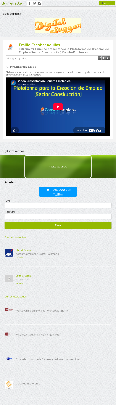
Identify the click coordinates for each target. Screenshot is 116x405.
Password (10, 212)
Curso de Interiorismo (28, 383)
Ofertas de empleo (15, 237)
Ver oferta (19, 258)
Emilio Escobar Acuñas (39, 45)
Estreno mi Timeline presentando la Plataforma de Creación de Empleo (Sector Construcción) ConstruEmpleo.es (64, 50)
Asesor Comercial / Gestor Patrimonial (38, 253)
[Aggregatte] (12, 3)
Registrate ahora (58, 166)
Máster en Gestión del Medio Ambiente (38, 334)
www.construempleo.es (23, 67)
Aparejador (22, 279)
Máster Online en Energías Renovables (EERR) (42, 310)
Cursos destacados (16, 296)
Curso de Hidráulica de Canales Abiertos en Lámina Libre (47, 359)
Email (8, 201)
